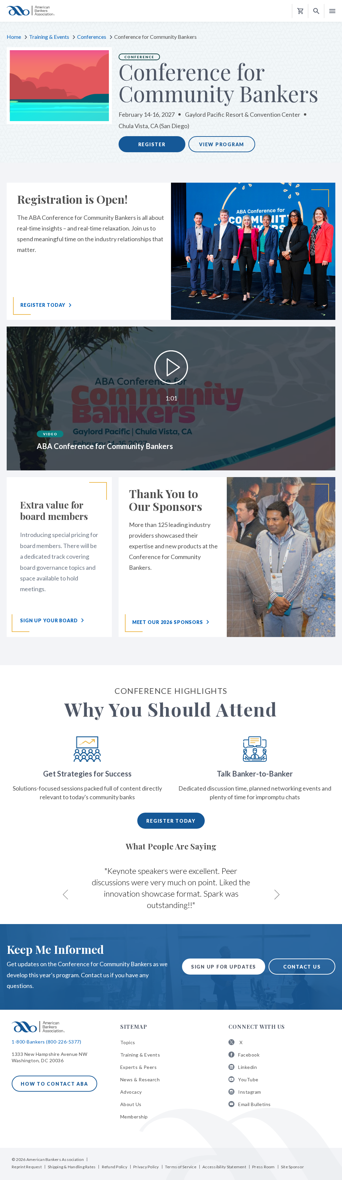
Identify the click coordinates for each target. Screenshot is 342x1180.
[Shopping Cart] (300, 11)
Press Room (263, 1166)
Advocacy (131, 1092)
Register (152, 144)
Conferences (91, 36)
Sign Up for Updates (223, 967)
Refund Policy (114, 1166)
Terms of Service (180, 1166)
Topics (127, 1042)
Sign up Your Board (49, 620)
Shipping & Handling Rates (72, 1166)
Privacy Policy (146, 1166)
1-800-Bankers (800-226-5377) (46, 1042)
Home (14, 36)
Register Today (171, 821)
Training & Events (49, 36)
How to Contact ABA (54, 1084)
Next (277, 895)
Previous (65, 895)
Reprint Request (27, 1166)
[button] (316, 11)
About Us (131, 1104)
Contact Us (302, 967)
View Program (221, 144)
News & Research (140, 1079)
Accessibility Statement (224, 1166)
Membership (134, 1116)
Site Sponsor (292, 1166)
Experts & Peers (138, 1067)
